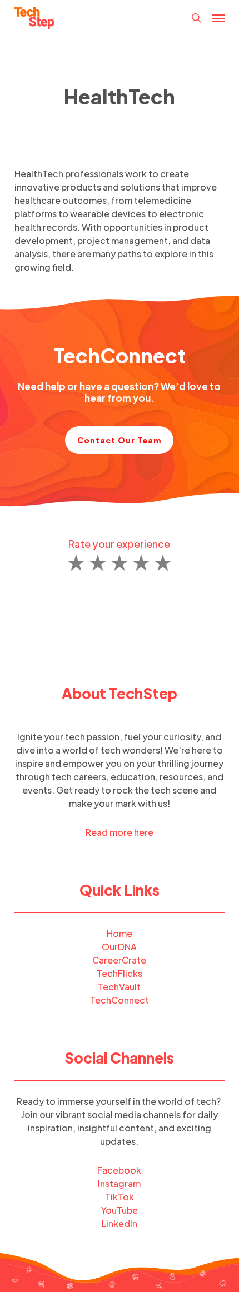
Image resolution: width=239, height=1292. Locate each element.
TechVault (119, 986)
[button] (218, 17)
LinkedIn (119, 1223)
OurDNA (119, 946)
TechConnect (119, 1000)
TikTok (119, 1197)
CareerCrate (119, 960)
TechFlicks (119, 973)
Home (119, 933)
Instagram (119, 1183)
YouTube (119, 1210)
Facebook (119, 1170)
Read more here (119, 832)
